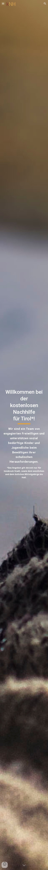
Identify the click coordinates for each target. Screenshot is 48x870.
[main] (24, 435)
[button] (3, 3)
